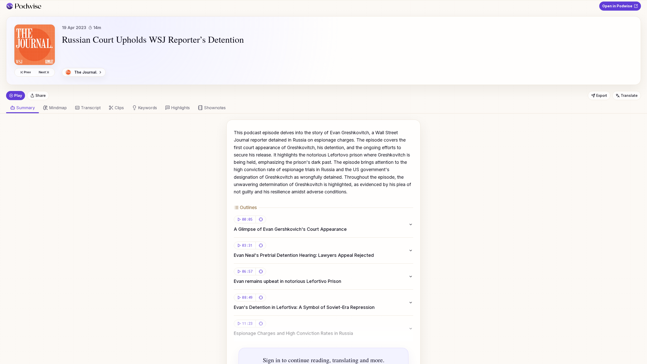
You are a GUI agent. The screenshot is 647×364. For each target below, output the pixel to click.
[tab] (55, 107)
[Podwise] (23, 6)
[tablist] (320, 107)
